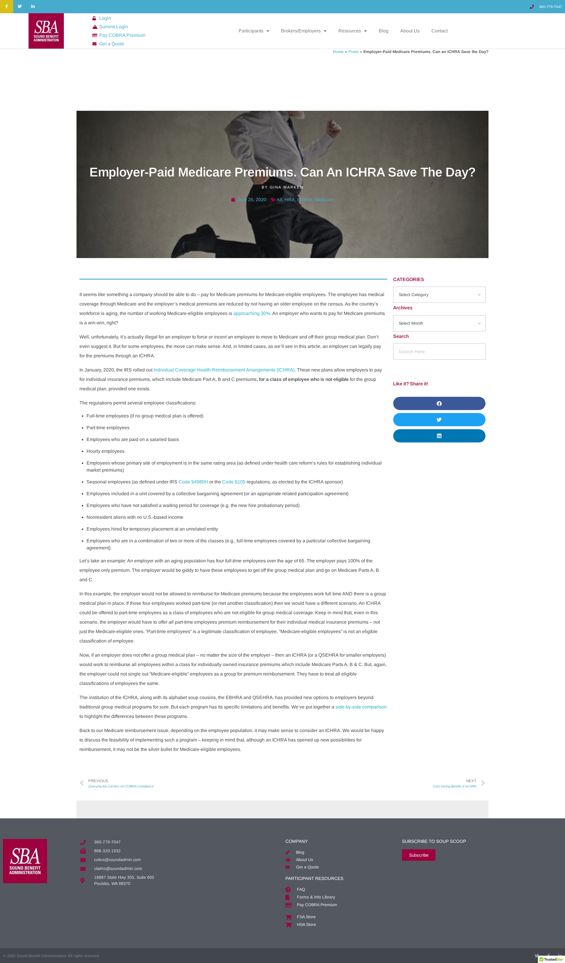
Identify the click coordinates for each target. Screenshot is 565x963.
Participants (251, 30)
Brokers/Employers (301, 30)
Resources (349, 30)
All (279, 199)
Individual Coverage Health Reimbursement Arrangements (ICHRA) (224, 369)
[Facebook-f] (6, 6)
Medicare (324, 199)
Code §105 (233, 481)
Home (338, 51)
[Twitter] (19, 6)
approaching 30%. (252, 313)
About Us (410, 30)
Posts (353, 51)
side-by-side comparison (361, 706)
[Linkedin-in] (33, 6)
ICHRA (304, 199)
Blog (383, 30)
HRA (290, 199)
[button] (439, 403)
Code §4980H (193, 481)
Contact (439, 30)
